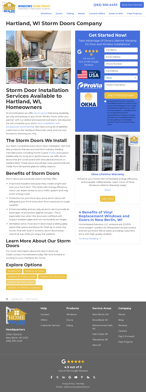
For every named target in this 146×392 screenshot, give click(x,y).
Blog (120, 320)
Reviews (122, 325)
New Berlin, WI (100, 314)
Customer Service (50, 325)
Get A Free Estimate (121, 95)
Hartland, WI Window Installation (24, 287)
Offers (44, 320)
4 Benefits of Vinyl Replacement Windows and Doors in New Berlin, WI (104, 216)
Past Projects (125, 341)
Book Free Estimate (132, 5)
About (121, 314)
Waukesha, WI (100, 339)
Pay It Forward (126, 336)
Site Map (80, 384)
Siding (69, 325)
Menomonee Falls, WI (102, 327)
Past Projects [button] (134, 13)
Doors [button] (59, 13)
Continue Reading (88, 238)
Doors (69, 320)
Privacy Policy (68, 384)
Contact (45, 314)
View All (96, 345)
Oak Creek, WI (100, 334)
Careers (122, 331)
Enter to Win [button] (116, 13)
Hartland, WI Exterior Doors (21, 276)
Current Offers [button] (97, 13)
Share (108, 190)
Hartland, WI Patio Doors (52, 276)
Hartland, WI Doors (34, 271)
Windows (71, 314)
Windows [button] (46, 13)
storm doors (40, 113)
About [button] (81, 13)
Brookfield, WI (100, 320)
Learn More (107, 198)
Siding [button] (70, 13)
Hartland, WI (14, 271)
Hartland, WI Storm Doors (21, 282)
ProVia (52, 152)
